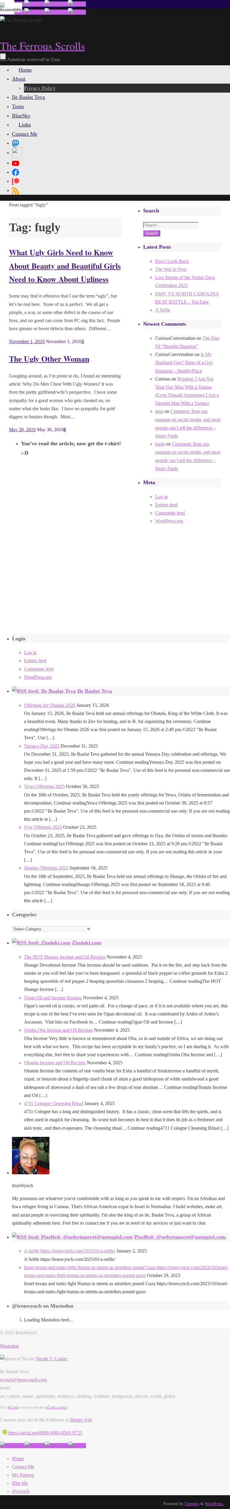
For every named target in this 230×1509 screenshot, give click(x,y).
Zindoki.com (86, 943)
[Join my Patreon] (34, 4)
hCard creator (56, 1407)
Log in (161, 496)
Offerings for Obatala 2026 (49, 705)
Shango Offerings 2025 (46, 867)
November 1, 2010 (27, 341)
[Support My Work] (77, 4)
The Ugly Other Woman (49, 358)
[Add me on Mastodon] (12, 1445)
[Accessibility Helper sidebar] (7, 7)
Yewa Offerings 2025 (44, 786)
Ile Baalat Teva (94, 691)
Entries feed (166, 504)
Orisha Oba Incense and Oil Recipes (58, 1030)
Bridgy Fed (81, 1419)
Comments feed (170, 512)
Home (18, 1458)
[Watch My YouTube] (56, 4)
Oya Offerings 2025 (43, 827)
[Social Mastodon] (15, 143)
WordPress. (214, 1503)
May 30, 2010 (22, 429)
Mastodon (9, 1345)
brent (160, 443)
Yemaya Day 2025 (41, 746)
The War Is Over (171, 269)
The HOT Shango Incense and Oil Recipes (64, 956)
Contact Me (23, 1466)
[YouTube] (15, 163)
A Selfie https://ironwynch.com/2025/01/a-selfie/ (69, 1250)
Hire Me (20, 1483)
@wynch (20, 1491)
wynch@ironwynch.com (23, 1379)
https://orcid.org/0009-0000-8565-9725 (44, 1432)
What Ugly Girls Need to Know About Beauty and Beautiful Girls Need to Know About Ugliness (65, 265)
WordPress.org (169, 520)
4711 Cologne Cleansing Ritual (53, 1103)
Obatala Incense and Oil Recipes (55, 1062)
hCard (13, 1407)
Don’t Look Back (172, 261)
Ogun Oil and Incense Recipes (53, 997)
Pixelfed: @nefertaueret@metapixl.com (180, 1237)
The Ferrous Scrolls (42, 45)
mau (159, 411)
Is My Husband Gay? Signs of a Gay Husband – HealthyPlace (184, 362)
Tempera (191, 1503)
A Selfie (162, 310)
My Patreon (23, 1475)
